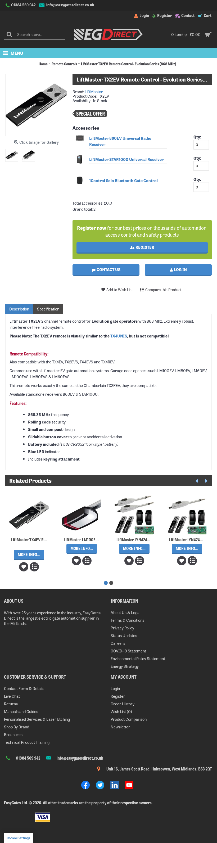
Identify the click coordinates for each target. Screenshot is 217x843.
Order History (122, 704)
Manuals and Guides (21, 711)
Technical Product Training (26, 742)
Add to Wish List (119, 289)
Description (19, 309)
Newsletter (120, 727)
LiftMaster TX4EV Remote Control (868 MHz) (30, 539)
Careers (118, 643)
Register (144, 247)
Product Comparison (129, 719)
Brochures (13, 734)
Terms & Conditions (127, 620)
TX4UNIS (118, 336)
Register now (91, 227)
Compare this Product (163, 289)
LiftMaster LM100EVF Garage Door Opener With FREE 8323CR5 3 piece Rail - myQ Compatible (82, 539)
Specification (48, 309)
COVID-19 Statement (128, 651)
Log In (180, 269)
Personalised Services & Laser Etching (37, 719)
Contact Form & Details (24, 688)
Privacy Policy (122, 628)
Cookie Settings (18, 837)
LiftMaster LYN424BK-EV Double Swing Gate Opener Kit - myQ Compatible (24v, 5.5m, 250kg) (135, 539)
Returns (11, 704)
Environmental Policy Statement (138, 658)
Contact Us (108, 269)
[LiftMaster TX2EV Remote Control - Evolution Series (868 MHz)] (13, 153)
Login (115, 688)
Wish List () (121, 711)
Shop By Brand (16, 727)
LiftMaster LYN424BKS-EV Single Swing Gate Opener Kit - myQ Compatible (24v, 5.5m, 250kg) (188, 539)
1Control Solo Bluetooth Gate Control (123, 180)
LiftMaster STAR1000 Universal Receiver (126, 159)
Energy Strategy (125, 666)
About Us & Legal (125, 612)
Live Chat (12, 696)
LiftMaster (94, 91)
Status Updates (124, 635)
